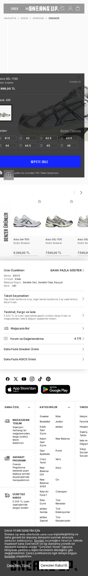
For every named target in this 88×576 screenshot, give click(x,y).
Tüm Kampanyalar (63, 519)
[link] (44, 299)
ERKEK (14, 8)
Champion (61, 491)
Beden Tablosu (70, 130)
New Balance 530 (44, 471)
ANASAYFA (10, 18)
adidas (59, 426)
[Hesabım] (70, 9)
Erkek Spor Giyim (43, 430)
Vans (58, 459)
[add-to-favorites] (39, 201)
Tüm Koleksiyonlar (63, 510)
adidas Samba (43, 510)
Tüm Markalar (60, 502)
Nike (58, 416)
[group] (27, 227)
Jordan (59, 421)
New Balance (63, 438)
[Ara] (62, 9)
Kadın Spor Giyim (43, 442)
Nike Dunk (43, 502)
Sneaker (44, 416)
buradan (10, 556)
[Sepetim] (78, 9)
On (57, 479)
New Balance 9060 (44, 483)
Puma (59, 450)
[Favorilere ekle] (79, 77)
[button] (9, 175)
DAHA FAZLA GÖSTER (66, 270)
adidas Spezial (44, 519)
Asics (58, 467)
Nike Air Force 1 (44, 493)
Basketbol (45, 421)
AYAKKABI (38, 18)
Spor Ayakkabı (45, 452)
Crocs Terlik (43, 461)
